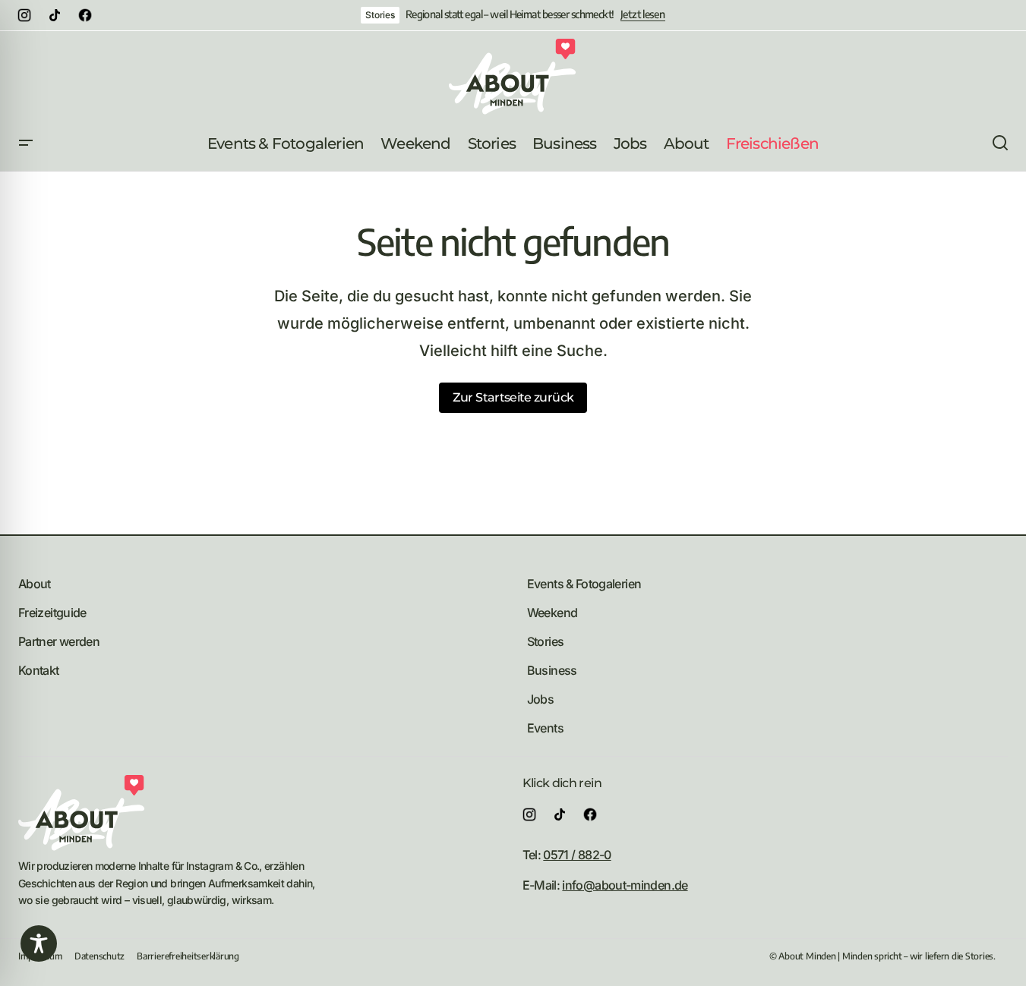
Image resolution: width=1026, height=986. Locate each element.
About (34, 583)
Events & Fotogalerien (584, 583)
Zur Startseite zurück (513, 397)
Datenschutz (99, 956)
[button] (26, 143)
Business (552, 670)
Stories (379, 14)
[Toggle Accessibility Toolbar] (38, 943)
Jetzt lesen (642, 14)
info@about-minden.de (624, 885)
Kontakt (38, 670)
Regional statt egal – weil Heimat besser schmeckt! (510, 14)
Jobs (540, 699)
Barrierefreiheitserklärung (188, 956)
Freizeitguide (52, 612)
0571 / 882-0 (577, 854)
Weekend (552, 612)
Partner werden (58, 641)
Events (545, 728)
